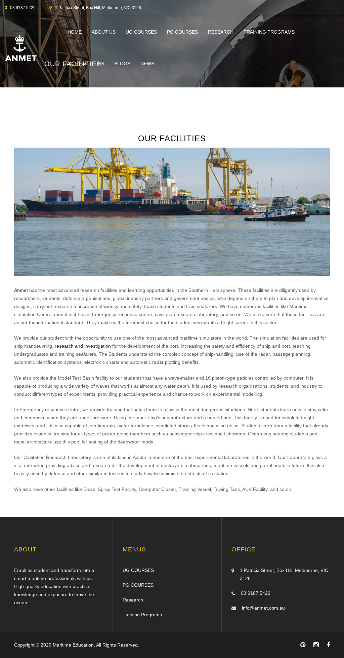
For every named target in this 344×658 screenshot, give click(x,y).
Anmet (21, 290)
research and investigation (83, 346)
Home (75, 32)
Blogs (122, 63)
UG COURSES (141, 32)
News (147, 63)
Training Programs (269, 32)
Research (220, 32)
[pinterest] (302, 645)
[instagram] (315, 645)
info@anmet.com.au (263, 608)
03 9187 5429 (255, 593)
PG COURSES (182, 32)
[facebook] (328, 645)
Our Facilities (86, 63)
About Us (104, 32)
